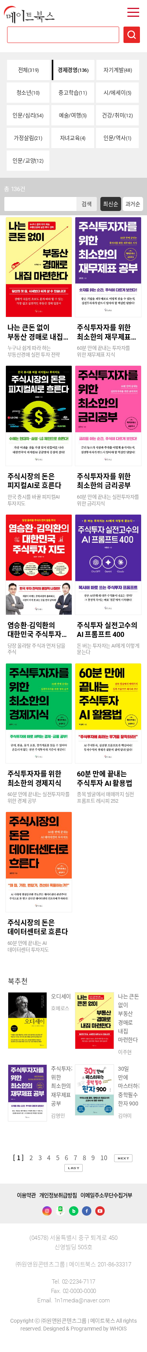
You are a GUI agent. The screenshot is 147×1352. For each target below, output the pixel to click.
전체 (28, 70)
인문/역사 (117, 138)
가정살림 (28, 138)
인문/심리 (28, 115)
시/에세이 (117, 92)
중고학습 (72, 92)
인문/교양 (28, 160)
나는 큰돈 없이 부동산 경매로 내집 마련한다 (35, 337)
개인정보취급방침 (58, 1195)
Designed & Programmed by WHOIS (85, 1328)
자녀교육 (73, 138)
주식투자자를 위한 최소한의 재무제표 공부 (104, 337)
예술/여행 (73, 115)
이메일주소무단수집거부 (106, 1195)
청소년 (28, 92)
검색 (87, 204)
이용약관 (26, 1195)
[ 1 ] (18, 1157)
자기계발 (117, 70)
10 (104, 1157)
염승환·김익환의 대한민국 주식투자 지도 (34, 634)
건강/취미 (117, 115)
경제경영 (73, 70)
